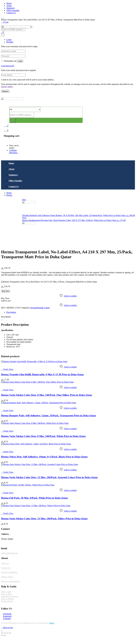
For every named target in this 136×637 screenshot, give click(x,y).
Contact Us (11, 13)
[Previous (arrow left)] (2, 635)
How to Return (7, 599)
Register (5, 91)
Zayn (51, 623)
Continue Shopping (13, 151)
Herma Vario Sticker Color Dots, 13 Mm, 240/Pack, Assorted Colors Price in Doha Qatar (49, 477)
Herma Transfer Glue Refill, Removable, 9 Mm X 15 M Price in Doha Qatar (42, 374)
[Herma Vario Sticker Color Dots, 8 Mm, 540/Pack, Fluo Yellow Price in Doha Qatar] (37, 382)
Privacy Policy (7, 577)
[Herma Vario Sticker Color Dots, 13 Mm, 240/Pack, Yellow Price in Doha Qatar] (35, 505)
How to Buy (6, 594)
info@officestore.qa (9, 553)
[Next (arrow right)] (5, 635)
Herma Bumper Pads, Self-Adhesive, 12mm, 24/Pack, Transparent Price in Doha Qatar (48, 415)
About (9, 6)
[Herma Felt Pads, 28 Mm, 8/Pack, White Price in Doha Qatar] (27, 485)
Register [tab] (9, 42)
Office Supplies (12, 10)
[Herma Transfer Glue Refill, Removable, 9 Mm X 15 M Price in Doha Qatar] (34, 361)
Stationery (10, 8)
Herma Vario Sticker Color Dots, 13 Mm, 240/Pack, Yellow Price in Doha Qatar (44, 518)
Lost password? (7, 66)
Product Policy (7, 601)
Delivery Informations (10, 581)
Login (20, 61)
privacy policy (7, 86)
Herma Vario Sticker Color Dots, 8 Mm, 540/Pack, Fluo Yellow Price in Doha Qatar (46, 395)
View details (6, 245)
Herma (9, 195)
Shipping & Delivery (10, 596)
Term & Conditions (9, 572)
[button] (6, 130)
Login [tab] (8, 39)
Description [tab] (11, 312)
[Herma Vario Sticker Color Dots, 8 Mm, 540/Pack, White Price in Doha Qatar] (35, 423)
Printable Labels (43, 308)
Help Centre (6, 592)
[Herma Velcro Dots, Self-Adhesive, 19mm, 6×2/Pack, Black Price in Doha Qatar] (36, 444)
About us (5, 563)
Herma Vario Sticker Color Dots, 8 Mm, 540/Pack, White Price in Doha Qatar (43, 436)
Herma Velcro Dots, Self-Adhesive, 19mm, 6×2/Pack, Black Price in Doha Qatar (44, 456)
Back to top (8, 627)
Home (9, 3)
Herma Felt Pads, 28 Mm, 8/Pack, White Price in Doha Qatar (34, 497)
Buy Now (5, 291)
